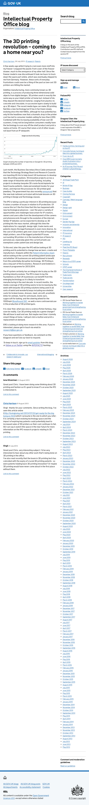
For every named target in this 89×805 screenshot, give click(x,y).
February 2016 (68, 668)
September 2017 (69, 617)
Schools (66, 264)
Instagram (67, 105)
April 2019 (66, 563)
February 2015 (68, 699)
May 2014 (66, 716)
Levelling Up (67, 242)
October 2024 (68, 419)
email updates (34, 342)
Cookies (46, 787)
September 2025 (69, 390)
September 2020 (69, 523)
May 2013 (66, 747)
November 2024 (69, 416)
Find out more (65, 58)
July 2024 (66, 424)
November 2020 (69, 518)
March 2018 (67, 600)
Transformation (68, 281)
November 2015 (69, 676)
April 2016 (66, 662)
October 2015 (68, 679)
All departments (10, 787)
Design (65, 205)
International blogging (45, 354)
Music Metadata (69, 250)
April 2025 (67, 404)
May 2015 (66, 693)
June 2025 (67, 399)
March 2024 (67, 430)
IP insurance (67, 233)
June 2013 (66, 744)
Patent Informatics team (43, 253)
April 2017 (66, 628)
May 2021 (66, 501)
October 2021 (68, 492)
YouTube (66, 111)
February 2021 (68, 509)
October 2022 (68, 467)
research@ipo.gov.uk (12, 330)
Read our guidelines (67, 766)
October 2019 (68, 549)
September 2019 (69, 552)
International (67, 230)
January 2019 (68, 572)
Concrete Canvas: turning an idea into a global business (74, 345)
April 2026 (67, 371)
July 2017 (66, 623)
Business (66, 188)
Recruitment (67, 256)
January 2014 (68, 724)
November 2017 (69, 611)
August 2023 (68, 444)
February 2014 (68, 722)
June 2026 (67, 365)
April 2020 (67, 538)
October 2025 (68, 388)
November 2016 (69, 642)
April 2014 (66, 719)
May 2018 (66, 594)
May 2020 (66, 535)
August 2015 (67, 685)
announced (47, 191)
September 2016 (69, 648)
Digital (65, 210)
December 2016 (69, 639)
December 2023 (69, 433)
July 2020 (66, 529)
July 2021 (66, 495)
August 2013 (67, 739)
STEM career (67, 267)
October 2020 (68, 521)
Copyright (66, 197)
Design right (67, 208)
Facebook (27, 369)
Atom (78, 87)
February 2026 (68, 376)
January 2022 (68, 487)
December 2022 (69, 461)
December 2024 (69, 413)
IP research (30, 61)
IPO (64, 239)
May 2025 (66, 402)
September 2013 (69, 736)
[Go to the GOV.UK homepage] (12, 3)
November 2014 (69, 707)
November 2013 (69, 730)
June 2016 (66, 656)
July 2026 (66, 362)
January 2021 (68, 512)
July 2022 (66, 470)
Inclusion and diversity (71, 224)
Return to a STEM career (72, 261)
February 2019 (68, 569)
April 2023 (67, 453)
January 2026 (68, 379)
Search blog (67, 16)
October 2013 (68, 733)
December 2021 (69, 489)
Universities (67, 286)
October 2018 (68, 580)
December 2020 (69, 515)
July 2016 (66, 654)
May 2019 (66, 560)
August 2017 (67, 620)
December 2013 (69, 727)
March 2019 (67, 566)
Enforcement (67, 213)
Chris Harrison (8, 61)
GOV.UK (46, 784)
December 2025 (69, 382)
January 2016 (68, 671)
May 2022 (66, 475)
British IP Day (68, 185)
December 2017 (68, 608)
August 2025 (68, 393)
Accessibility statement (30, 787)
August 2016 (67, 651)
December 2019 (69, 546)
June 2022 (67, 472)
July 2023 (66, 447)
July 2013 (66, 741)
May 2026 (66, 368)
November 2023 (69, 436)
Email (47, 369)
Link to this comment (11, 394)
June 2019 (66, 557)
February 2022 (68, 484)
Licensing (66, 244)
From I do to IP (68, 156)
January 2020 (68, 543)
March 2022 (67, 481)
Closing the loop (69, 194)
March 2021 (67, 506)
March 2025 (67, 407)
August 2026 (68, 359)
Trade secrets (68, 278)
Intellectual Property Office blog (27, 21)
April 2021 (66, 504)
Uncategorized (68, 283)
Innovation (67, 227)
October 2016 (68, 645)
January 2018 (68, 606)
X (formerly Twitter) (13, 369)
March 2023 (67, 455)
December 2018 (69, 574)
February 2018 (68, 603)
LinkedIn (38, 369)
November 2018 (69, 577)
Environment (67, 216)
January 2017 (68, 637)
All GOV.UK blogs (11, 784)
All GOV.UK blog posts (30, 784)
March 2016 (67, 665)
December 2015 (68, 673)
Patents (37, 61)
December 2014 (69, 705)
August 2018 (67, 586)
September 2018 (69, 583)
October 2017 (68, 614)
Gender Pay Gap (68, 222)
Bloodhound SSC (19, 301)
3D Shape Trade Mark (71, 180)
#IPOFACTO (37, 345)
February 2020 (68, 540)
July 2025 (66, 396)
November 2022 (69, 464)
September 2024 (69, 422)
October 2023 (68, 439)
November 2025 (69, 385)
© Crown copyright (77, 798)
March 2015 (67, 696)
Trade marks (67, 275)
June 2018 (66, 591)
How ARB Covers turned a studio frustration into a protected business (72, 161)
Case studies (67, 191)
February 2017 (68, 634)
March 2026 (67, 373)
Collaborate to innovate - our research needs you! (17, 355)
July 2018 (66, 589)
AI (63, 183)
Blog (6, 13)
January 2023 (68, 458)
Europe (65, 219)
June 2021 (66, 498)
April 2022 (67, 478)
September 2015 (69, 682)
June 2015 (66, 690)
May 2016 (66, 659)
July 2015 (66, 688)
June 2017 (66, 625)
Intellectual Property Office (25, 29)
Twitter (65, 99)
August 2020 (68, 526)
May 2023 (66, 450)
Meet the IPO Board (70, 247)
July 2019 (66, 555)
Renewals (66, 259)
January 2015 (68, 702)
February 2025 (68, 410)
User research (68, 289)
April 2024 (67, 427)
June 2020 (67, 532)
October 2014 (68, 710)
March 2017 (67, 631)
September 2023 (69, 441)
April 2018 (66, 597)
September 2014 (69, 713)
